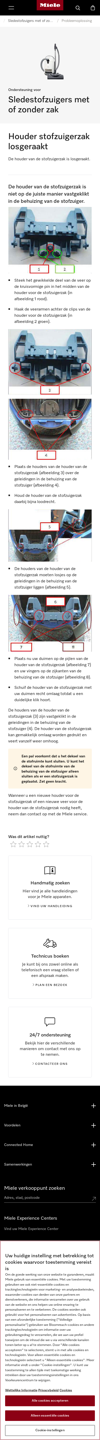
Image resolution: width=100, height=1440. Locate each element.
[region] (50, 1340)
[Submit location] (94, 1199)
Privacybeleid (48, 1390)
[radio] (13, 844)
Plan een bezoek (51, 985)
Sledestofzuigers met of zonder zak (31, 21)
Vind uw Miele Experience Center (31, 1229)
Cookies (65, 1390)
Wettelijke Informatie (21, 1390)
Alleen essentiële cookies (50, 1415)
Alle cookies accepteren (50, 1400)
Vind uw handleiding (51, 906)
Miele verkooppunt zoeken (34, 1188)
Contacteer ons (51, 1064)
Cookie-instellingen (49, 1430)
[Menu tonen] (11, 8)
